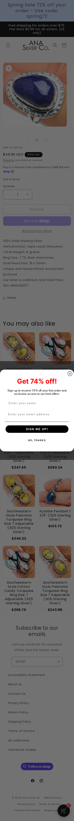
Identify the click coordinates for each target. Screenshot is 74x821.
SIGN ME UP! (37, 429)
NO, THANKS (37, 440)
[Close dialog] (70, 373)
